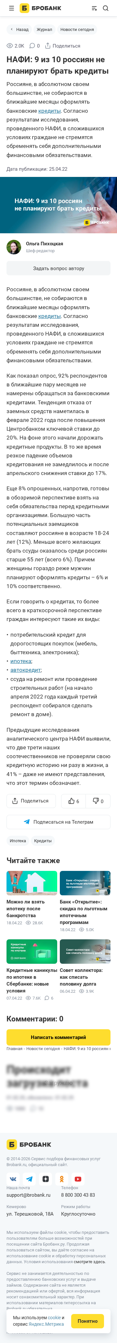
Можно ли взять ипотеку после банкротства (25, 908)
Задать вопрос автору (58, 268)
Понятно (88, 1321)
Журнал (44, 29)
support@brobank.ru (28, 1195)
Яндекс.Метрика (46, 1324)
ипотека (20, 661)
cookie (54, 1317)
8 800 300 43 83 (78, 1195)
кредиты (49, 111)
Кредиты (43, 840)
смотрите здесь (89, 1261)
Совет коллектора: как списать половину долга (81, 977)
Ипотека (18, 840)
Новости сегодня (77, 29)
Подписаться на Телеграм (63, 822)
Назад (22, 29)
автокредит (25, 670)
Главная (14, 1048)
